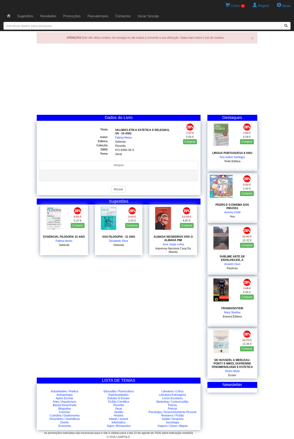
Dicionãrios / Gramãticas (64, 419)
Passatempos (98, 16)
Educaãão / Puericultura (119, 391)
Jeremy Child (232, 212)
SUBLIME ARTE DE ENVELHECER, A (232, 258)
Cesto (237, 6)
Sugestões (25, 16)
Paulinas (232, 268)
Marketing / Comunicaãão (172, 401)
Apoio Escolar (64, 398)
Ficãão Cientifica (118, 401)
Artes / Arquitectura (64, 401)
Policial (172, 408)
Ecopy (232, 375)
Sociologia (172, 422)
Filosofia (120, 145)
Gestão (118, 412)
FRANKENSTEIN (232, 308)
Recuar (118, 189)
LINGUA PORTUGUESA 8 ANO (232, 153)
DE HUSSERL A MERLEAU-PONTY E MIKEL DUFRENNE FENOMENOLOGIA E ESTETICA (232, 363)
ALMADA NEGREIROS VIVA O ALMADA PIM (173, 238)
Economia (64, 425)
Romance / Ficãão (172, 415)
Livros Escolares (172, 398)
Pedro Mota (232, 371)
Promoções (72, 16)
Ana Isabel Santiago (232, 157)
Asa (232, 216)
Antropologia (65, 394)
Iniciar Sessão (148, 16)
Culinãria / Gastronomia (64, 415)
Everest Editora (232, 316)
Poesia (172, 405)
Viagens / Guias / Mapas (172, 425)
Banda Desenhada (64, 405)
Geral (118, 154)
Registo (263, 6)
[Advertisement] (147, 80)
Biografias (64, 408)
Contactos (123, 16)
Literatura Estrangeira (172, 394)
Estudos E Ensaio (118, 398)
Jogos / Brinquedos (119, 425)
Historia (118, 415)
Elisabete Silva (118, 241)
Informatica (118, 422)
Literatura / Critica (172, 391)
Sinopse (118, 165)
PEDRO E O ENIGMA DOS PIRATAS (232, 206)
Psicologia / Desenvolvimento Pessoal (172, 412)
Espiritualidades (118, 394)
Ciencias (64, 412)
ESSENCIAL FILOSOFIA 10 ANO (64, 236)
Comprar (189, 141)
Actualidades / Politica (64, 391)
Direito (64, 422)
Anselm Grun (232, 264)
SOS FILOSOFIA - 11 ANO (118, 236)
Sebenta (120, 141)
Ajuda (286, 6)
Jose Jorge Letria (173, 244)
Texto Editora (232, 161)
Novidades (48, 16)
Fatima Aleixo (123, 137)
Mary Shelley (232, 312)
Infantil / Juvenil (118, 419)
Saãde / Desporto (173, 419)
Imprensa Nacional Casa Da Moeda (173, 250)
